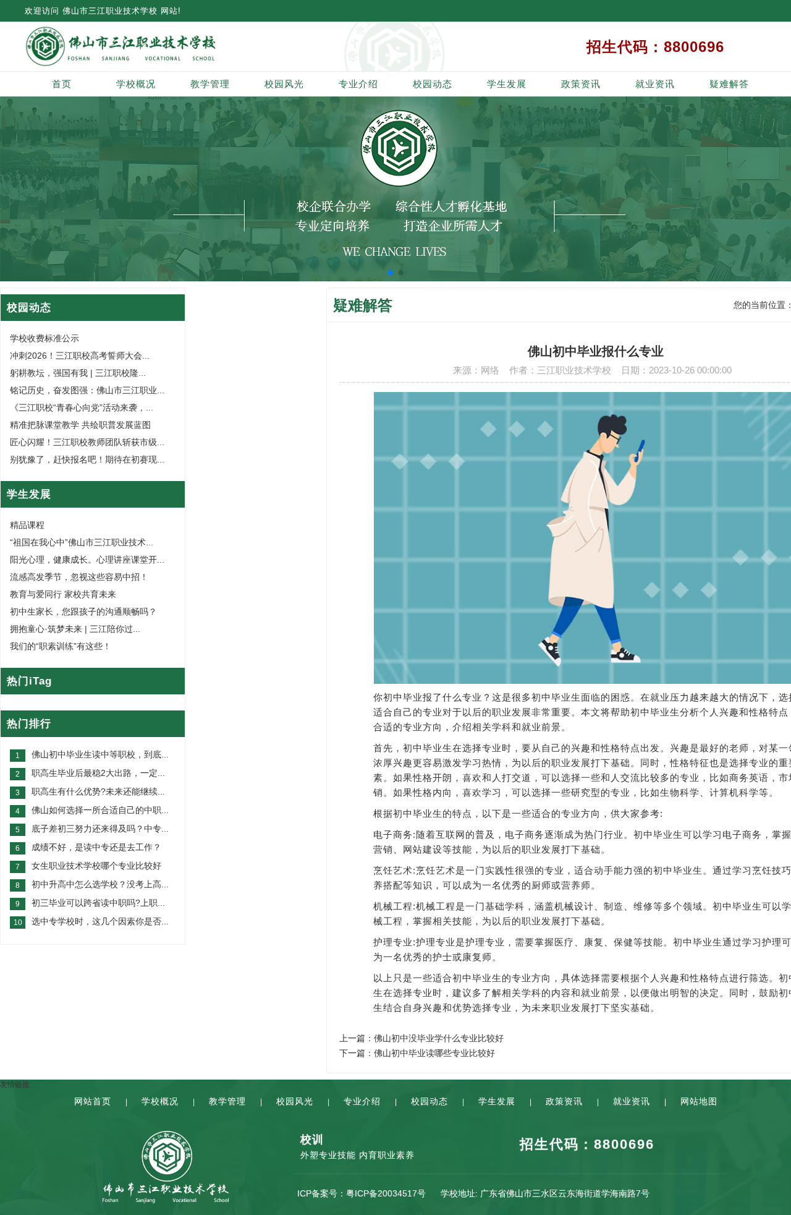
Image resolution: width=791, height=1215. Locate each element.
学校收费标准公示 (44, 338)
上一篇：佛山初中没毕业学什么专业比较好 (421, 1038)
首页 (62, 84)
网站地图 (698, 1101)
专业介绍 (358, 84)
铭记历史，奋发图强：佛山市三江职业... (87, 390)
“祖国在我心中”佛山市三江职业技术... (81, 542)
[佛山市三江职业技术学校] (166, 46)
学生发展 (507, 84)
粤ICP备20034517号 (386, 1193)
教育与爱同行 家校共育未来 (63, 594)
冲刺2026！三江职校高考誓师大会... (80, 355)
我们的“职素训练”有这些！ (60, 646)
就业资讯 (655, 84)
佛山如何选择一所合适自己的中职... (100, 810)
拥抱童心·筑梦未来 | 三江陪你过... (75, 629)
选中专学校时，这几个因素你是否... (100, 921)
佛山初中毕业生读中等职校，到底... (100, 754)
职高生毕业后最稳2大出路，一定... (98, 773)
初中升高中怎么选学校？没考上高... (100, 884)
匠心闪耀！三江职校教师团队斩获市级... (87, 442)
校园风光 (284, 84)
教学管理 (210, 84)
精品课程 (27, 525)
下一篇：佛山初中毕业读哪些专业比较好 (417, 1053)
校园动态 (432, 84)
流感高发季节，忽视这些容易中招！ (79, 577)
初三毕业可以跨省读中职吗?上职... (98, 903)
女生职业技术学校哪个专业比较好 (96, 866)
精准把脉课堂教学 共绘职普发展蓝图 (80, 425)
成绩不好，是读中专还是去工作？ (96, 847)
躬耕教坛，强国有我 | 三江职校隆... (78, 373)
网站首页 (92, 1101)
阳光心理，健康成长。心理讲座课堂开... (87, 560)
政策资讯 (581, 84)
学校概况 (136, 84)
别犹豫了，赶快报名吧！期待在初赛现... (87, 459)
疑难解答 (729, 84)
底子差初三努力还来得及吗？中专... (100, 828)
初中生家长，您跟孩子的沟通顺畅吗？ (83, 611)
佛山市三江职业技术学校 (110, 10)
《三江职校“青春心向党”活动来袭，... (81, 407)
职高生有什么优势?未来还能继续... (98, 791)
